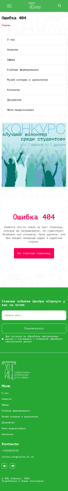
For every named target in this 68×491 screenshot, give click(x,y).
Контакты (13, 89)
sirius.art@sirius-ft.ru (18, 457)
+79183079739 (10, 450)
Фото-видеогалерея (20, 110)
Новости (12, 49)
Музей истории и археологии (27, 79)
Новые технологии (32, 481)
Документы (14, 100)
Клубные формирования (23, 69)
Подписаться (34, 328)
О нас (11, 39)
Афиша (11, 59)
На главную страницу (34, 253)
